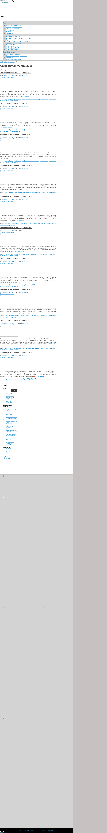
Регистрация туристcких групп (10, 415)
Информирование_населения (30, 130)
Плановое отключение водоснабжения (15, 73)
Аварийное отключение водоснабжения (16, 134)
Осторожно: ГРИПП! (10, 413)
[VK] (3, 2)
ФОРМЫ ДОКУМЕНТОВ (12, 48)
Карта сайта (9, 438)
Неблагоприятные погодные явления (16, 56)
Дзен (7, 452)
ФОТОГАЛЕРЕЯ (10, 33)
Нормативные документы (13, 36)
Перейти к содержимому (7, 18)
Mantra (44, 830)
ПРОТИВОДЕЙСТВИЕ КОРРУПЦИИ (13, 43)
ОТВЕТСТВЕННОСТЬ (12, 49)
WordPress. (51, 830)
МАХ (7, 454)
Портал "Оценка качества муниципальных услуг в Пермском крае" (11, 428)
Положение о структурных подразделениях (18, 38)
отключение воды (15, 100)
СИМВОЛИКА (10, 30)
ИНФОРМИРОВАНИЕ (9, 53)
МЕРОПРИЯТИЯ (10, 46)
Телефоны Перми (10, 407)
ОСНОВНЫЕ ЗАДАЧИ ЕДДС (13, 25)
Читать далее (24, 96)
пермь (13, 225)
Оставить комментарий (7, 77)
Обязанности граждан (11, 411)
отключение (44, 348)
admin (5, 75)
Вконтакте (8, 448)
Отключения (9, 57)
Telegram (8, 451)
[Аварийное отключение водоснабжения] (9, 150)
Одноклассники (9, 450)
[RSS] (6, 2)
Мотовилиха (44, 99)
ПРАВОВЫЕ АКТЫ (11, 44)
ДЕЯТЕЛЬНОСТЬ (7, 24)
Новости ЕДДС (9, 398)
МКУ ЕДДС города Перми (7, 62)
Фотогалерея (9, 439)
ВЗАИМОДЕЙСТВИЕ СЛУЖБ (14, 27)
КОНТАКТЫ (6, 51)
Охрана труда (10, 40)
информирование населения (30, 99)
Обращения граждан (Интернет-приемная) (11, 417)
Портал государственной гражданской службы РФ (10, 442)
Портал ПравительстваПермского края (11, 432)
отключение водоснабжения (47, 223)
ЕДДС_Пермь (17, 99)
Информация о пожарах (13, 54)
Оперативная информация (13, 59)
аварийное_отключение (12, 223)
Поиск (4, 388)
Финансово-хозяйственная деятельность (17, 41)
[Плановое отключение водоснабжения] (9, 88)
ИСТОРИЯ (9, 32)
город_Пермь (9, 99)
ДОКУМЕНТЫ (7, 35)
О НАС (4, 22)
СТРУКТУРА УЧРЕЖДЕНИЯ (13, 28)
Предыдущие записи (6, 70)
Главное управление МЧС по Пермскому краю (11, 435)
